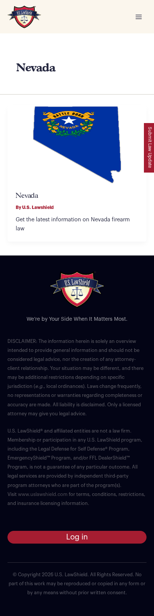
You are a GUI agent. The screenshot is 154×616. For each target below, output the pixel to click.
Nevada (27, 196)
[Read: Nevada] (77, 144)
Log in (77, 537)
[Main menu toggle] (139, 17)
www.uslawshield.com (43, 494)
